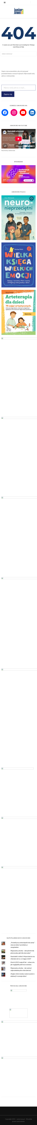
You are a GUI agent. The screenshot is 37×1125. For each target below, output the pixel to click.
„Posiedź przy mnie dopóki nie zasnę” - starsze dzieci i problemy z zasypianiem (23, 945)
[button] (4, 2)
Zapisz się (8, 94)
